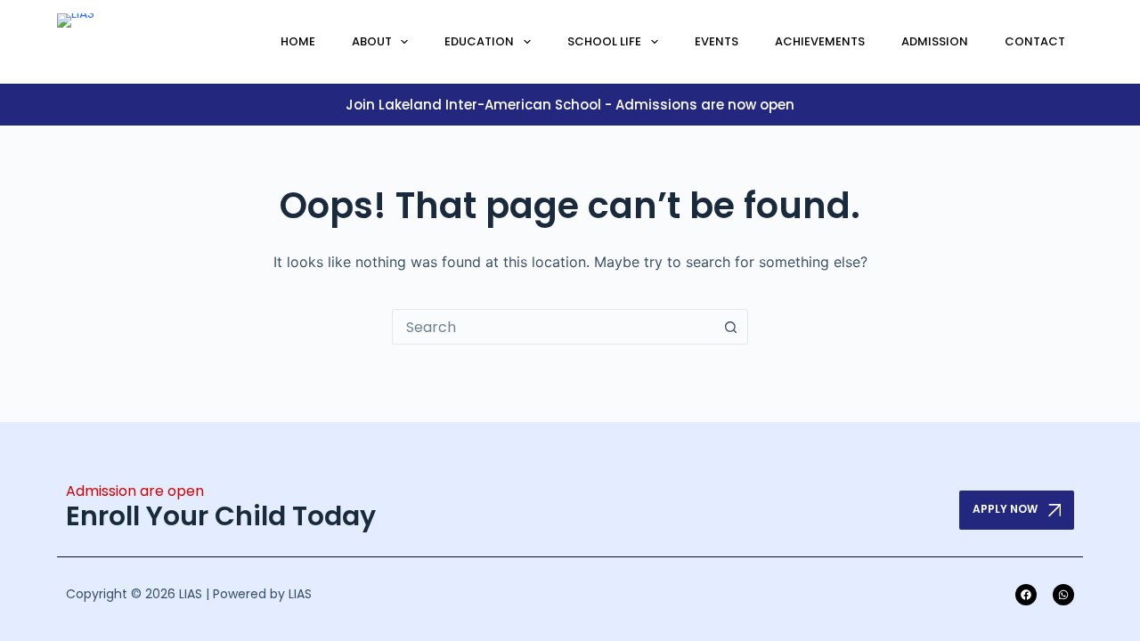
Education (479, 41)
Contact (1035, 41)
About (372, 41)
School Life (604, 41)
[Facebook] (1026, 594)
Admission (934, 41)
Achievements (820, 41)
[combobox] (553, 327)
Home (298, 41)
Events (716, 41)
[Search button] (730, 327)
